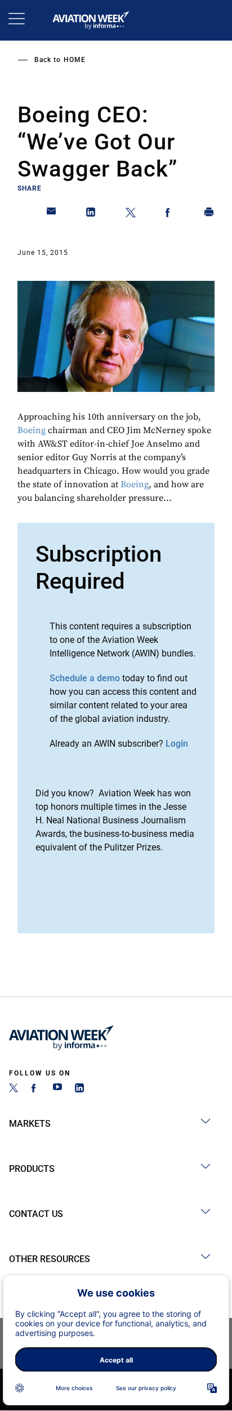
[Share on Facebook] (170, 214)
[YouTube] (57, 1089)
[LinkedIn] (79, 1089)
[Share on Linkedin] (91, 214)
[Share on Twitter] (131, 214)
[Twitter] (13, 1089)
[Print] (209, 214)
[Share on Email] (52, 214)
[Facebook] (35, 1089)
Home (75, 60)
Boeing (31, 430)
